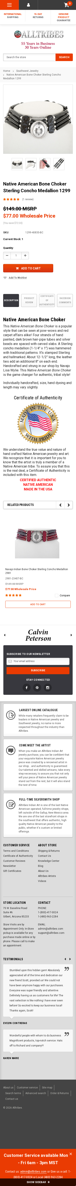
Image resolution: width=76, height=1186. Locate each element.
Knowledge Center (48, 860)
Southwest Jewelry (27, 70)
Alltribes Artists (47, 876)
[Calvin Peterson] (38, 635)
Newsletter (9, 866)
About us (8, 1087)
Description (11, 300)
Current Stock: (13, 239)
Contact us (11, 1098)
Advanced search (35, 1093)
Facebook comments (65, 300)
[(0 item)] (66, 5)
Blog (40, 866)
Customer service (27, 1087)
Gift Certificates (12, 871)
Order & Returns (59, 1093)
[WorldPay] (25, 1129)
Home (6, 70)
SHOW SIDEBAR (37, 1182)
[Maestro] (65, 1129)
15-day (38, 16)
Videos (42, 881)
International (13, 16)
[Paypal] (10, 1129)
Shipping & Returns (49, 850)
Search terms (13, 1093)
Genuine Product (63, 17)
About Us (43, 871)
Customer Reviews (14, 860)
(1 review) (28, 199)
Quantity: (8, 248)
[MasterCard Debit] (42, 1129)
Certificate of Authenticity (46, 300)
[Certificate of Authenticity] (38, 423)
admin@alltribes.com (33, 1171)
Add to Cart (31, 268)
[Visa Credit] (33, 1129)
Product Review (29, 300)
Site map (47, 1087)
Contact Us (44, 855)
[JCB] (7, 1136)
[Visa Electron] (55, 1129)
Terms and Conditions (16, 850)
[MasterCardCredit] (34, 1129)
